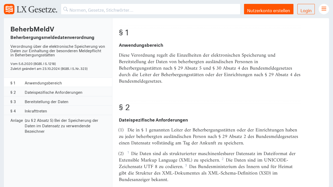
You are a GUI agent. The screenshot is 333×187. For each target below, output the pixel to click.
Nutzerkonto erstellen (268, 9)
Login (306, 9)
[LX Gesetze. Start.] (30, 9)
